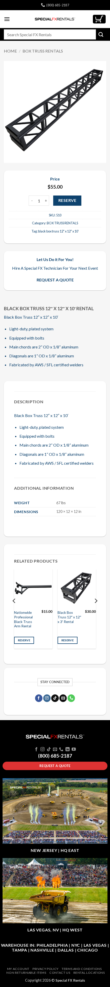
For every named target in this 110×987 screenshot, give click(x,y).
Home (10, 50)
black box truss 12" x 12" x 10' (58, 231)
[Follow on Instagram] (47, 698)
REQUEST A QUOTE (55, 279)
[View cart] (99, 19)
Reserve (67, 200)
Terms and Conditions (82, 969)
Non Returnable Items (26, 973)
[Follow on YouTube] (74, 749)
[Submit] (101, 34)
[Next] (96, 611)
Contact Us (59, 973)
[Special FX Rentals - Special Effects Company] (55, 19)
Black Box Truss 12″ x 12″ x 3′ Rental (69, 617)
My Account (18, 969)
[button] (7, 19)
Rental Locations (89, 973)
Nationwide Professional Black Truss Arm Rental (23, 619)
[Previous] (14, 611)
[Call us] (71, 698)
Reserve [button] (24, 640)
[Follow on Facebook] (38, 698)
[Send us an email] (63, 698)
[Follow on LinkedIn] (67, 749)
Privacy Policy (45, 969)
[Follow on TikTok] (55, 698)
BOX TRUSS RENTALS (43, 50)
